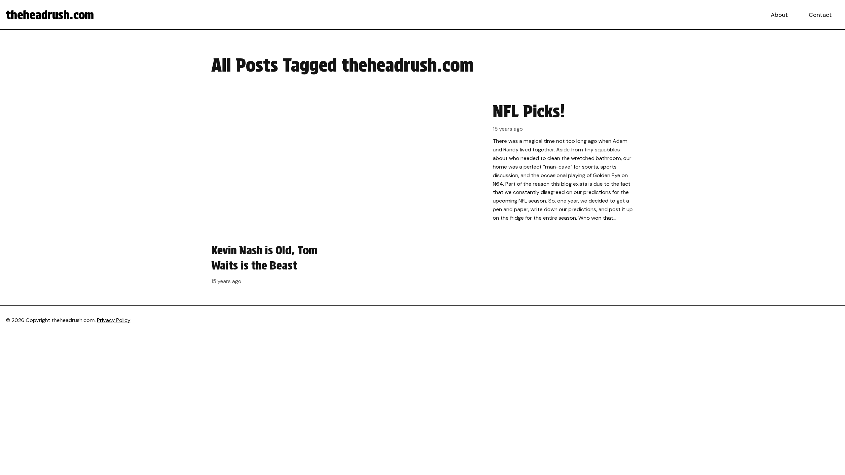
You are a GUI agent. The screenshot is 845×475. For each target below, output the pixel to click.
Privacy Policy (113, 320)
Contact (820, 15)
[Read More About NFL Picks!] (422, 161)
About (779, 15)
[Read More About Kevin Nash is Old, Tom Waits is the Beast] (276, 263)
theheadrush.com (50, 15)
